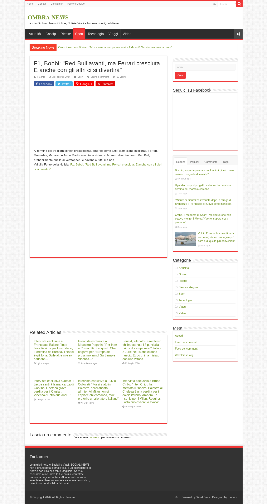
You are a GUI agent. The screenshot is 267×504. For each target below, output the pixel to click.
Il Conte (41, 77)
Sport (79, 34)
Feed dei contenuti (186, 342)
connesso (94, 437)
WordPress (203, 497)
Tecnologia (96, 34)
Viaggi (113, 34)
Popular (194, 161)
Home (30, 3)
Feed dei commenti (186, 348)
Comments (211, 161)
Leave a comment (100, 77)
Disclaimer (57, 3)
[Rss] (214, 3)
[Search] (239, 4)
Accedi (179, 335)
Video (127, 34)
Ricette (65, 34)
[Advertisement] (98, 119)
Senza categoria (188, 287)
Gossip (50, 34)
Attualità (35, 34)
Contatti (42, 3)
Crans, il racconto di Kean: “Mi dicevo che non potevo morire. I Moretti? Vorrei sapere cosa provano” (115, 47)
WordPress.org (184, 355)
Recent (180, 161)
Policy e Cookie (76, 3)
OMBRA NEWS (48, 17)
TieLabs (233, 497)
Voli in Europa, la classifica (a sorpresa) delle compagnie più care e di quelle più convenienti (216, 237)
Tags (226, 161)
